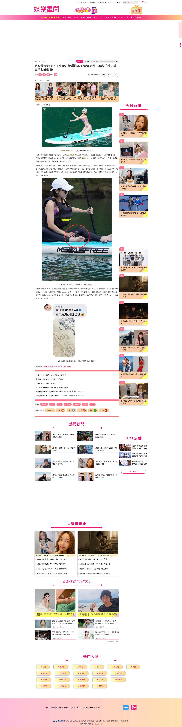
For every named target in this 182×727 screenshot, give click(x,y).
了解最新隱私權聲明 (87, 724)
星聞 (83, 17)
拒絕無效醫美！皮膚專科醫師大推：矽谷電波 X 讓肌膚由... (57, 396)
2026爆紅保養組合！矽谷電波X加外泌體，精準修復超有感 (107, 633)
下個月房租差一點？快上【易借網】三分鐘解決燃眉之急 (63, 633)
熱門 (70, 17)
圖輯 (139, 17)
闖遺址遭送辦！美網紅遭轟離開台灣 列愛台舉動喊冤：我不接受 (98, 614)
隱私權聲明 (62, 707)
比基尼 (71, 151)
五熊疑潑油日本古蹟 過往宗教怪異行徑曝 (95, 564)
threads (118, 2)
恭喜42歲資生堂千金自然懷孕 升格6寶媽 (52, 559)
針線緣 (44, 17)
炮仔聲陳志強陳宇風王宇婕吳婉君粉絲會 (57, 366)
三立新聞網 (81, 2)
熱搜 (76, 17)
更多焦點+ (133, 472)
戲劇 (95, 17)
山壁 (72, 166)
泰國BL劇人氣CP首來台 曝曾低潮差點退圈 (52, 569)
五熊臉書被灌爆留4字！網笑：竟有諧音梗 (51, 564)
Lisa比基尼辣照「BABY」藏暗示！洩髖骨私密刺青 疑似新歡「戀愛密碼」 (66, 98)
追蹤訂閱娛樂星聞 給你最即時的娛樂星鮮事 (52, 387)
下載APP (50, 410)
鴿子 (90, 166)
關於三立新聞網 (51, 707)
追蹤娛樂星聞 (101, 2)
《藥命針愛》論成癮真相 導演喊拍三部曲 (93, 555)
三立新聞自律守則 (75, 707)
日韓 (101, 17)
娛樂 (43, 61)
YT (112, 2)
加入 (70, 410)
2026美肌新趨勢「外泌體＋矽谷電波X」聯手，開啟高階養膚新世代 (64, 622)
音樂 (114, 17)
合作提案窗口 (88, 707)
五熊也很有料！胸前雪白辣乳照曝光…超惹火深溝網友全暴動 (87, 98)
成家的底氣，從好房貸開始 (45, 383)
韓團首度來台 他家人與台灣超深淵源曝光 (52, 573)
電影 (108, 17)
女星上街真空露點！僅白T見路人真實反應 (51, 375)
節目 (133, 17)
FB (109, 2)
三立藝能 (91, 2)
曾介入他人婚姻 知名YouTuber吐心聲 (93, 559)
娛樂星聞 (37, 61)
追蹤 (81, 410)
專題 (120, 17)
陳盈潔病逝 (54, 17)
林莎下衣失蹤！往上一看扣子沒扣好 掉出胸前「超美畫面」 (108, 98)
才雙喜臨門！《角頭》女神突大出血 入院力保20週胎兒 (55, 614)
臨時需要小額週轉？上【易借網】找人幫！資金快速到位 (105, 622)
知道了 (99, 724)
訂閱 (59, 410)
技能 (48, 161)
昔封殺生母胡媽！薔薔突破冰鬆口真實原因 (95, 573)
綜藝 (89, 17)
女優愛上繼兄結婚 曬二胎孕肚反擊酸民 (94, 569)
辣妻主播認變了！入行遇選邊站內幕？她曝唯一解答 (44, 98)
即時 (64, 17)
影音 (126, 17)
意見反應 (97, 707)
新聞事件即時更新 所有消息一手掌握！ (50, 379)
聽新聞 (80, 61)
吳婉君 (63, 151)
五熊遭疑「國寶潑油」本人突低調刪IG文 (50, 555)
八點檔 (71, 155)
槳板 (84, 158)
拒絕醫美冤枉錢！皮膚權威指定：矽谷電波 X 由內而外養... (57, 392)
